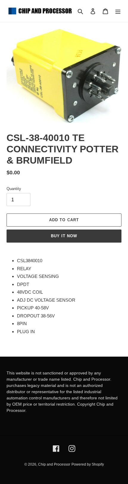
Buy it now (64, 236)
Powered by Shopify (87, 464)
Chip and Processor (54, 464)
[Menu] (118, 11)
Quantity (14, 188)
